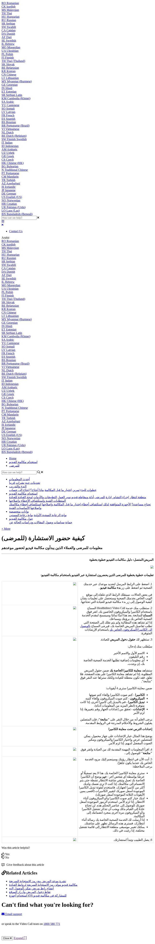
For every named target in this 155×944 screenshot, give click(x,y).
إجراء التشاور (120, 497)
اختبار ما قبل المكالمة (58, 490)
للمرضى (14, 465)
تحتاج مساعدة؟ (141, 504)
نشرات (20, 482)
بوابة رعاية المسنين (21, 515)
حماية (68, 522)
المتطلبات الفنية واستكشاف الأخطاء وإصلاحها (37, 500)
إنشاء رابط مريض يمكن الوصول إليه (31, 888)
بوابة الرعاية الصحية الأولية (50, 515)
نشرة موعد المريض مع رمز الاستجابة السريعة (37, 881)
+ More (6, 528)
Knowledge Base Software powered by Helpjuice (77, 934)
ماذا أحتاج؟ (37, 490)
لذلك (106, 504)
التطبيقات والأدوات (45, 497)
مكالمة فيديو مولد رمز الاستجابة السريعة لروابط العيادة (43, 884)
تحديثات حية (32, 482)
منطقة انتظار (138, 497)
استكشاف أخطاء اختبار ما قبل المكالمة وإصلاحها (72, 504)
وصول (49, 522)
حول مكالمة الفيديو (21, 518)
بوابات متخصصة (19, 511)
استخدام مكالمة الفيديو (23, 462)
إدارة (109, 497)
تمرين (76, 490)
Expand (19, 938)
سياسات (59, 522)
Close (6, 938)
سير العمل (64, 497)
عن (11, 522)
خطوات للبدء (88, 490)
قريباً (12, 482)
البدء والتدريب (17, 486)
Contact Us (15, 231)
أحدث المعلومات (19, 479)
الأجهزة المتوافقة (120, 504)
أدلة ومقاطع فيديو (82, 497)
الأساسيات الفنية (19, 508)
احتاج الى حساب (19, 490)
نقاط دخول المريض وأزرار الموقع (29, 892)
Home (12, 458)
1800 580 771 (51, 923)
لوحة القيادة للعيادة (21, 497)
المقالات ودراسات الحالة (29, 522)
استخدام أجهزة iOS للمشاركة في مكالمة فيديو (38, 895)
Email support (13, 914)
